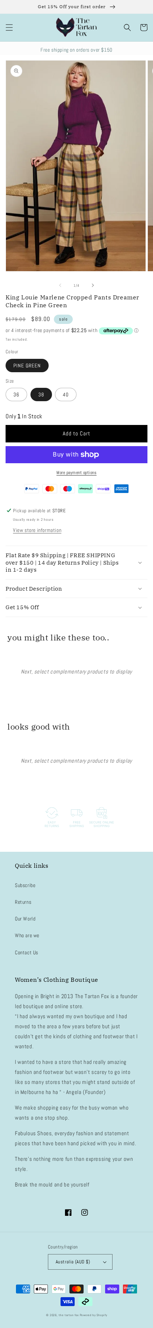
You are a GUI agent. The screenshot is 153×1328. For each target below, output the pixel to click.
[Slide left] (60, 285)
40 (66, 394)
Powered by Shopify (93, 1315)
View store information (37, 530)
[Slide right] (93, 285)
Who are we (27, 935)
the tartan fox (69, 1315)
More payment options (76, 472)
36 (16, 394)
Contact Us (26, 952)
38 (41, 394)
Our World (25, 918)
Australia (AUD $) (73, 1262)
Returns (23, 902)
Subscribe (25, 885)
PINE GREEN (27, 365)
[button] (9, 27)
